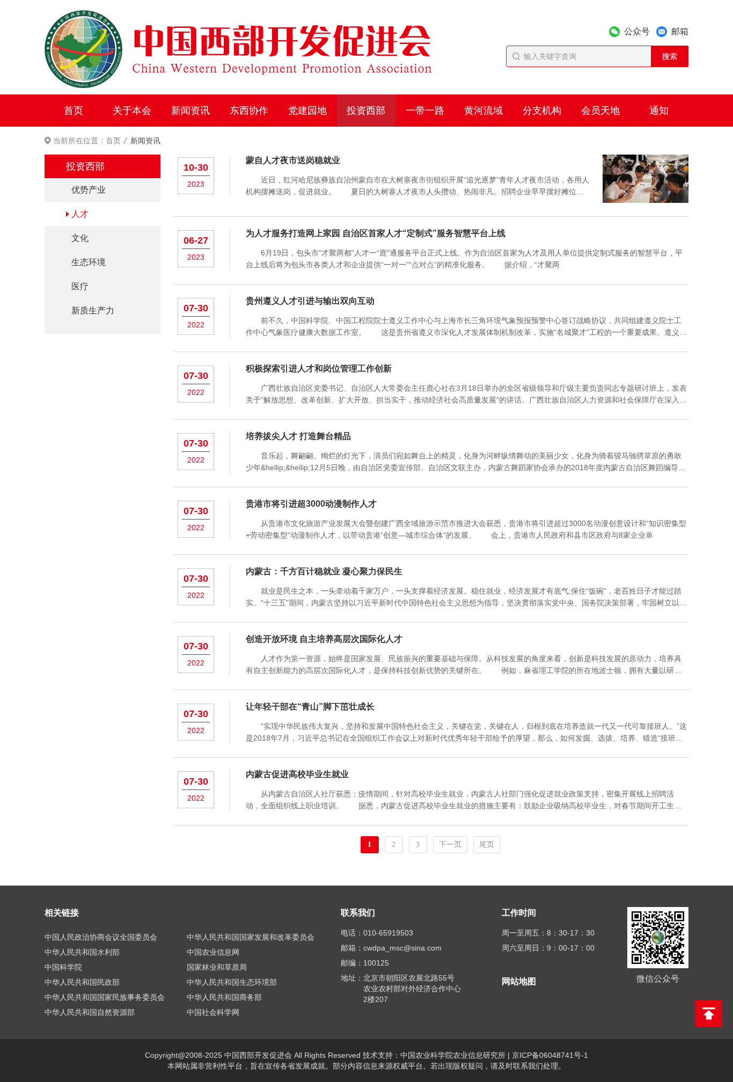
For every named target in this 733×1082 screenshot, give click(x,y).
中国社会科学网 (213, 1012)
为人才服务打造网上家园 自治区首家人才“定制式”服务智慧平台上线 (375, 233)
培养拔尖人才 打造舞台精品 (298, 436)
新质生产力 (92, 310)
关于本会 (132, 110)
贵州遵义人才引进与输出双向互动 (310, 300)
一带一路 (425, 110)
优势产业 (88, 189)
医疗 (80, 286)
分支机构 (542, 110)
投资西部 (366, 110)
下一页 (450, 844)
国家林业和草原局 (217, 967)
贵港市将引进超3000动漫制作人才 (311, 503)
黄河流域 (483, 110)
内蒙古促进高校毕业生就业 (297, 774)
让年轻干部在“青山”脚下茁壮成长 (310, 706)
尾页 (486, 844)
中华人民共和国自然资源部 (90, 1012)
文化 (80, 238)
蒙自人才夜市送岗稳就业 (293, 160)
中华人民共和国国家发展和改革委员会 (250, 937)
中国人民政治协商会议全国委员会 (101, 937)
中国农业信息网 (213, 952)
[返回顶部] (708, 1013)
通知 (659, 110)
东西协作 (249, 110)
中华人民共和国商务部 (224, 997)
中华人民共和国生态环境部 (232, 982)
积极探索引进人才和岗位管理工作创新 (319, 368)
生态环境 (88, 262)
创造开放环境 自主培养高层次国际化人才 (324, 639)
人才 (80, 213)
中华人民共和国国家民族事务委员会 (105, 997)
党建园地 (307, 110)
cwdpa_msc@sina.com (402, 948)
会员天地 (600, 110)
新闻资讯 (190, 110)
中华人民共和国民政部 (82, 982)
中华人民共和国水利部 (82, 952)
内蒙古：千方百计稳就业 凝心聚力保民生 (324, 571)
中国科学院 (63, 967)
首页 (73, 110)
